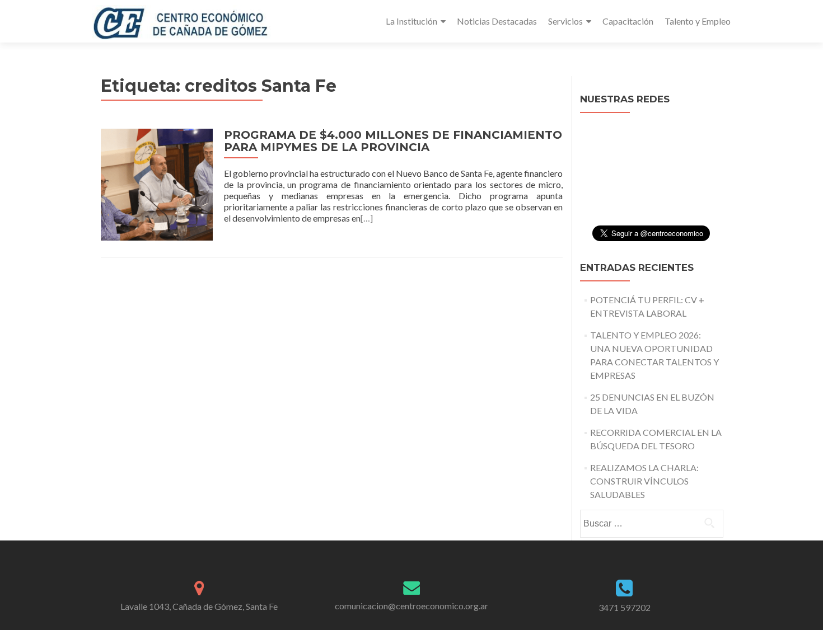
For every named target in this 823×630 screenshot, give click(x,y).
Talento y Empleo (698, 21)
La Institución (411, 21)
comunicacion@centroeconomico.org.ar (411, 605)
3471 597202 (624, 607)
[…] (367, 218)
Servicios (565, 21)
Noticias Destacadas (497, 21)
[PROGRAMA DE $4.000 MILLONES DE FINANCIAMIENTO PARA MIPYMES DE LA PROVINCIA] (157, 183)
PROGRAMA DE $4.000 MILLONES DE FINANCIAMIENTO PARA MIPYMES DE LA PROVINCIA (393, 141)
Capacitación (627, 21)
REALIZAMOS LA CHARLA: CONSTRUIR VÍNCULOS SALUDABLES (644, 481)
